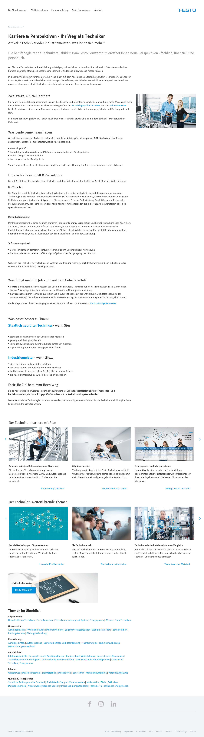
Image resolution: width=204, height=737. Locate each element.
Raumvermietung (59, 10)
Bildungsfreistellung (37, 633)
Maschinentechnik (31, 672)
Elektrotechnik (49, 672)
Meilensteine (92, 682)
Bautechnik (79, 672)
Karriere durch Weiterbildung (80, 656)
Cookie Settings (181, 731)
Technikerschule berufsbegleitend (93, 659)
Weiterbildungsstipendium (21, 646)
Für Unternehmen (39, 10)
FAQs (104, 682)
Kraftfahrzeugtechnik (96, 672)
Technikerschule (45, 620)
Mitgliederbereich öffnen (114, 488)
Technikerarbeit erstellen (114, 564)
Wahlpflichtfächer (101, 629)
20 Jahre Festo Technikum (119, 620)
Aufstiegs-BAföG (16, 643)
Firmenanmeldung (54, 629)
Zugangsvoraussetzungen (77, 629)
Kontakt (98, 10)
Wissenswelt (14, 672)
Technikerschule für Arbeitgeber (24, 659)
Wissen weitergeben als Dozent (43, 686)
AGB (150, 731)
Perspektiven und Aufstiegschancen (46, 656)
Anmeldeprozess (16, 629)
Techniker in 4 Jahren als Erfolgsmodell (109, 686)
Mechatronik (64, 672)
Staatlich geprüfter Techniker (30, 325)
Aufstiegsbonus (34, 643)
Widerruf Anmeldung (113, 731)
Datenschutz (141, 731)
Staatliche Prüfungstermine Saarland (26, 682)
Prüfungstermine (16, 633)
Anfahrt (168, 731)
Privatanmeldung (35, 629)
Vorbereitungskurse (118, 672)
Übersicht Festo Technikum (21, 620)
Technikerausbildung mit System (71, 620)
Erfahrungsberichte (18, 656)
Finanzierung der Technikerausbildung (101, 643)
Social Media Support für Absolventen (66, 682)
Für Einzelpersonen (17, 10)
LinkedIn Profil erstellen (51, 564)
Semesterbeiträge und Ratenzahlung (62, 643)
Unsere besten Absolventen (110, 656)
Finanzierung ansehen (52, 488)
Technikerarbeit (119, 629)
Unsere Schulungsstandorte (74, 686)
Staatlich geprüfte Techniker (86, 105)
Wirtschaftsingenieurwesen (103, 303)
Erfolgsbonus (26, 663)
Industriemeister (118, 105)
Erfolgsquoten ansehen (177, 488)
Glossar (193, 731)
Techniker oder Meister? (177, 564)
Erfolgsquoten (97, 620)
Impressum (128, 731)
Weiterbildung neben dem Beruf (58, 659)
